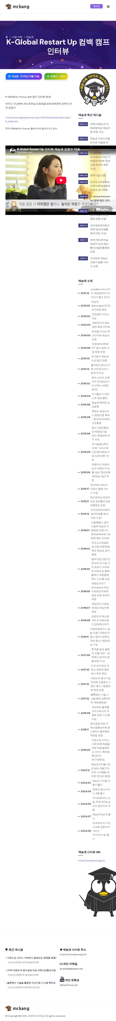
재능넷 (30, 37)
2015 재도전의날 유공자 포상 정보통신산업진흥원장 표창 (100, 245)
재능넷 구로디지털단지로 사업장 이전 (100, 142)
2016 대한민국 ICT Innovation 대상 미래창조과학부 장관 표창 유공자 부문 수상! (100, 160)
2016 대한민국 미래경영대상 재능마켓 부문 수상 (100, 127)
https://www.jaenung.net (91, 860)
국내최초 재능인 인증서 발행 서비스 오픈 (99, 262)
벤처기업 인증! (98, 175)
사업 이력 (17, 37)
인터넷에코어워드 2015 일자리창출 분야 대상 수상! (100, 229)
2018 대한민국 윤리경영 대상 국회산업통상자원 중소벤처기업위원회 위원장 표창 (30, 970)
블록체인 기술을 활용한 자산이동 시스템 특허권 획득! (30, 983)
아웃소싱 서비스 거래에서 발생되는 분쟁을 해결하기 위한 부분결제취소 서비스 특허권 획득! (30, 958)
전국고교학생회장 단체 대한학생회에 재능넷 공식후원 (100, 185)
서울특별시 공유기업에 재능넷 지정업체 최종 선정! (100, 214)
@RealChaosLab (69, 985)
